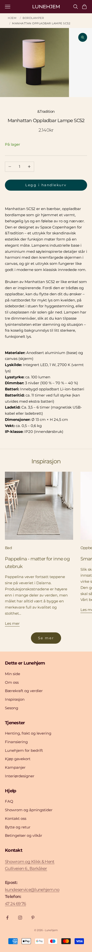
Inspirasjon (15, 699)
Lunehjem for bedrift (24, 750)
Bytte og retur (17, 827)
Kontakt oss (15, 818)
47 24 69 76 (15, 903)
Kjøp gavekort (17, 758)
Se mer (46, 638)
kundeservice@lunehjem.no (32, 889)
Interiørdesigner (19, 776)
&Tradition (45, 111)
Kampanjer (15, 767)
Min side (12, 673)
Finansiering (16, 741)
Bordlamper (33, 18)
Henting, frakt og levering (28, 733)
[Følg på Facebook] (7, 917)
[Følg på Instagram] (20, 917)
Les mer (12, 623)
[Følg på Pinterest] (32, 917)
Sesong (11, 708)
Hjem (12, 18)
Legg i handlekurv (46, 185)
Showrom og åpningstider (29, 810)
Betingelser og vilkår (23, 835)
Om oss (12, 682)
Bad (8, 547)
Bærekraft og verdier (24, 690)
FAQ (9, 801)
